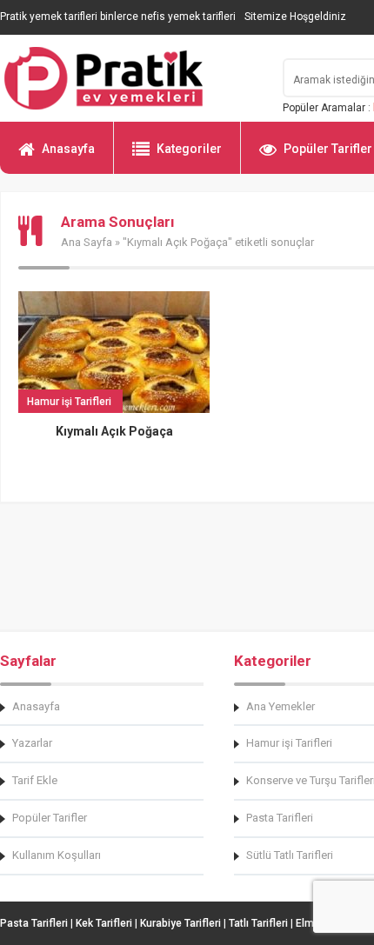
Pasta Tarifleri (34, 923)
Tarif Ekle (34, 780)
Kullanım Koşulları (56, 855)
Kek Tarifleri (104, 923)
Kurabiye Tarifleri (180, 923)
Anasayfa (68, 149)
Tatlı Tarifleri (258, 923)
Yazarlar (32, 742)
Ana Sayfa (86, 242)
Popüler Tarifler (49, 817)
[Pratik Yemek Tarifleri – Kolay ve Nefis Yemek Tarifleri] (130, 78)
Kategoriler (189, 149)
